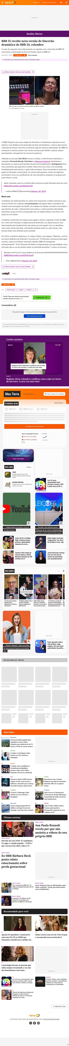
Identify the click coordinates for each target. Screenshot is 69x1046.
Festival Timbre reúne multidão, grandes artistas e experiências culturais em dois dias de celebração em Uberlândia (56, 981)
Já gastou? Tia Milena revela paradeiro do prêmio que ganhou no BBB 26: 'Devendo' (22, 900)
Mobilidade (13, 737)
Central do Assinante (49, 2)
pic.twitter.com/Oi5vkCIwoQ (22, 255)
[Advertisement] (49, 901)
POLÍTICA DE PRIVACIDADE (51, 1019)
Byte (11, 777)
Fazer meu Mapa (18, 459)
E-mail (61, 2)
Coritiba (12, 750)
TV (35, 290)
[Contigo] (5, 273)
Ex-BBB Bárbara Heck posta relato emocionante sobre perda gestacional (16, 861)
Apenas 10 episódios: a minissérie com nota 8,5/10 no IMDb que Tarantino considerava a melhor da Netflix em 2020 (16, 937)
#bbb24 (7, 186)
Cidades (46, 803)
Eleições (12, 763)
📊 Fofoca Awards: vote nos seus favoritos (16, 72)
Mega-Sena (13, 803)
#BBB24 (7, 255)
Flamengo (13, 790)
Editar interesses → (60, 403)
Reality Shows (11, 290)
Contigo (21, 290)
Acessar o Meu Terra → (29, 394)
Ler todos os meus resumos (34, 426)
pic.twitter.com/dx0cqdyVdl (21, 186)
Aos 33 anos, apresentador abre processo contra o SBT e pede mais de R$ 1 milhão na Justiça (23, 981)
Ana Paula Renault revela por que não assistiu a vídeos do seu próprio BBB (51, 830)
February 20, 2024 (38, 191)
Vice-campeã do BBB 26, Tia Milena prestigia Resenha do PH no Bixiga (22, 887)
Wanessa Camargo (42, 161)
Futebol (46, 777)
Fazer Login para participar (34, 316)
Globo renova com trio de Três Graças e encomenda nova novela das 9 (51, 936)
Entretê (29, 290)
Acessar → (29, 467)
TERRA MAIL (36, 2)
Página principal (10, 2)
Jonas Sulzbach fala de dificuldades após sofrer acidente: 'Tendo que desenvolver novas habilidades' (50, 887)
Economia (46, 790)
